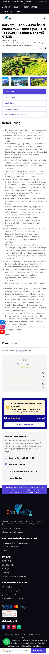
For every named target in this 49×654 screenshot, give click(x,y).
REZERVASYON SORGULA (11, 11)
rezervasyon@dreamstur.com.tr (24, 471)
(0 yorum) (41, 418)
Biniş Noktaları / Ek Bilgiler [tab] (15, 115)
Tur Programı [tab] (10, 97)
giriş (19, 351)
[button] (45, 48)
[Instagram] (2, 327)
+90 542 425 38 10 (10, 546)
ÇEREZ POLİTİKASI (9, 594)
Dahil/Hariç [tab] (9, 103)
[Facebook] (2, 322)
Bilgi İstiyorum (26, 424)
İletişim (4, 550)
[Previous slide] (5, 82)
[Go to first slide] (43, 82)
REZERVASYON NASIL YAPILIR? (14, 576)
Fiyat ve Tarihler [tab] (11, 109)
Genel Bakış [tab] (9, 92)
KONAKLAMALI (8, 565)
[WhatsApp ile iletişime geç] (6, 641)
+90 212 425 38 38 (16, 464)
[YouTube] (2, 332)
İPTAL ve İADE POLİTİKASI (12, 598)
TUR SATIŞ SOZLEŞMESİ (11, 591)
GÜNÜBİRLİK (6, 561)
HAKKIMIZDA (24, 7)
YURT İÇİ (5, 569)
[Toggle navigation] (39, 18)
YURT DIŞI (5, 572)
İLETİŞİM (34, 7)
